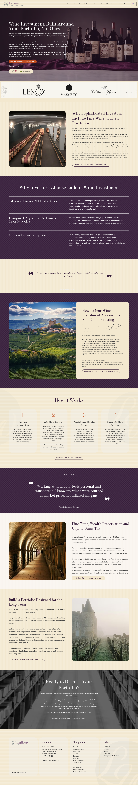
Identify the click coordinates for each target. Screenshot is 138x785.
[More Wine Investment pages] (75, 3)
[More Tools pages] (115, 3)
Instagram (107, 749)
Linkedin (106, 751)
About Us (76, 747)
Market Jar (22, 772)
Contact (76, 756)
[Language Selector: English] (134, 4)
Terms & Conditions (79, 772)
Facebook (107, 747)
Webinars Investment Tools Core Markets (79, 760)
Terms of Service (78, 770)
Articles (75, 754)
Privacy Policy (77, 767)
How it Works (77, 751)
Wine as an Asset (78, 749)
